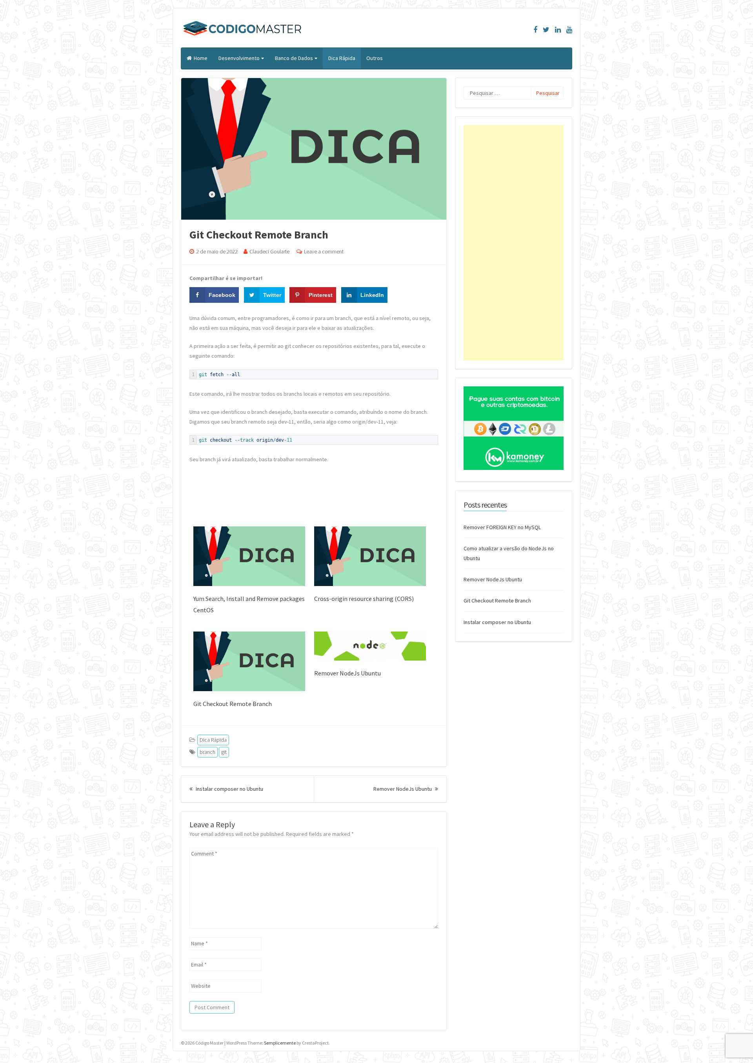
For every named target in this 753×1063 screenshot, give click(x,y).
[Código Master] (242, 36)
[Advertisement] (514, 242)
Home (200, 58)
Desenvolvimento (239, 58)
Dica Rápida (341, 58)
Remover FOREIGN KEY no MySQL (502, 527)
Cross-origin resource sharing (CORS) (364, 598)
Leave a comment (324, 251)
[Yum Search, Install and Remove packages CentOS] (249, 584)
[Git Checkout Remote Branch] (249, 689)
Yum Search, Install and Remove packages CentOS (249, 604)
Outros (374, 58)
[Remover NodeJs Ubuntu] (370, 658)
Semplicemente (280, 1043)
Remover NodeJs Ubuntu (347, 673)
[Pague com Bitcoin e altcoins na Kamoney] (514, 467)
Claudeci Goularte (269, 251)
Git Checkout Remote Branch (232, 704)
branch (207, 751)
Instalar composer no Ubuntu (229, 788)
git (224, 751)
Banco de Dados (294, 58)
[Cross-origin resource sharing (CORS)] (370, 584)
